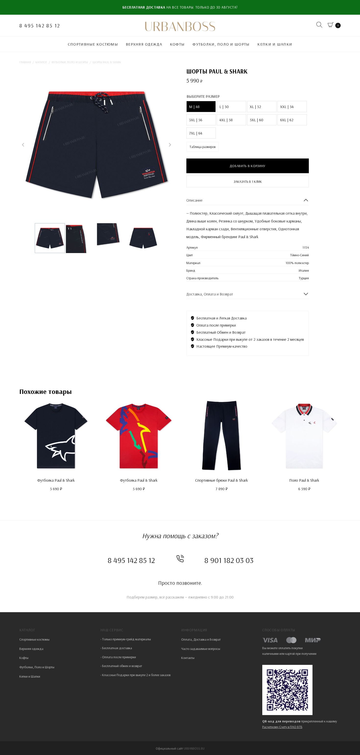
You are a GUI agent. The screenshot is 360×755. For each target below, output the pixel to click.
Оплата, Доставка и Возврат (201, 639)
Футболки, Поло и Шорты (221, 44)
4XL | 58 (226, 119)
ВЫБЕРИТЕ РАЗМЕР (203, 96)
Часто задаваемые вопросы (200, 648)
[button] (50, 238)
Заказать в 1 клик (248, 181)
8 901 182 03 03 (228, 560)
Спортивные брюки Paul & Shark (221, 480)
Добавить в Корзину (247, 166)
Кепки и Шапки (274, 44)
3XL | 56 (195, 119)
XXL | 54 (287, 106)
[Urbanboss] (180, 26)
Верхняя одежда (144, 44)
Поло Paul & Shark (304, 480)
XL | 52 (255, 106)
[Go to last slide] (23, 145)
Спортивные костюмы (93, 44)
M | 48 (194, 106)
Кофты (177, 44)
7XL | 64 (195, 133)
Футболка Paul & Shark (56, 480)
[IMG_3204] (96, 145)
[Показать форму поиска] (320, 25)
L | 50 (224, 106)
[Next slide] (170, 145)
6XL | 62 (286, 119)
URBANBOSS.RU (194, 748)
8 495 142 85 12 (39, 25)
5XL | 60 (256, 119)
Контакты (187, 658)
